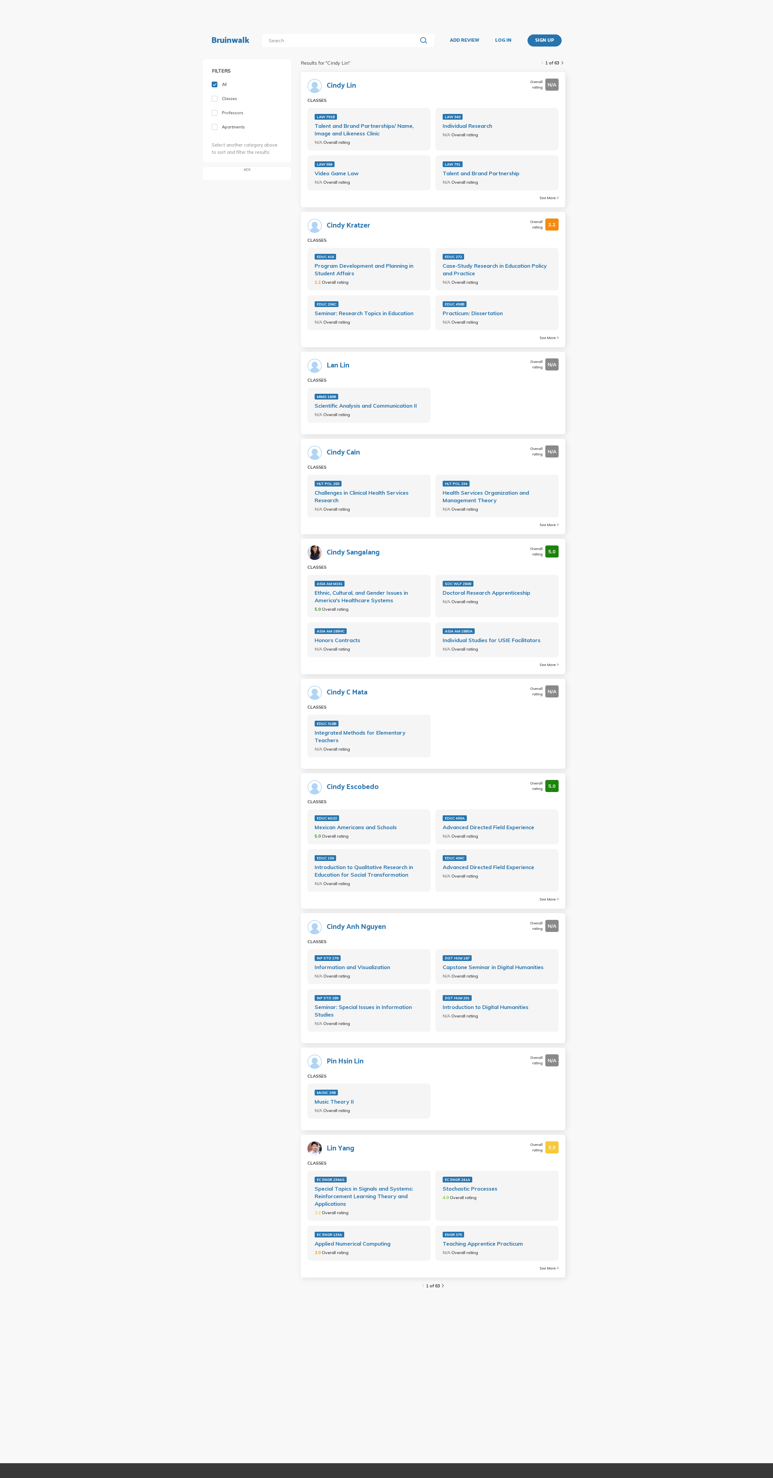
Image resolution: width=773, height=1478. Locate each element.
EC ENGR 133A (329, 1234)
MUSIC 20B (326, 1092)
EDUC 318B (326, 723)
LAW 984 (324, 164)
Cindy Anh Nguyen (356, 927)
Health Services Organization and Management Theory (486, 496)
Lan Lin (338, 365)
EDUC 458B (454, 304)
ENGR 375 (453, 1234)
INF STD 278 (327, 958)
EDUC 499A (455, 818)
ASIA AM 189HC (331, 631)
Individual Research (467, 125)
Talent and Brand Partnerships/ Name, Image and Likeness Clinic (364, 129)
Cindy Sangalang (353, 552)
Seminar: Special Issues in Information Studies (363, 1011)
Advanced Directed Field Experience (488, 827)
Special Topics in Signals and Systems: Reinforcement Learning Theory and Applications (364, 1196)
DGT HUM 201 (457, 998)
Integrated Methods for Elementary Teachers (360, 736)
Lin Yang (340, 1148)
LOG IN (503, 40)
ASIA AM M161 (329, 583)
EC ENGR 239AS (331, 1179)
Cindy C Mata (347, 692)
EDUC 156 (325, 858)
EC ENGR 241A (457, 1179)
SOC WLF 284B (458, 583)
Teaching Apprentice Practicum (483, 1243)
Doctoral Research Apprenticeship (486, 592)
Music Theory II (334, 1101)
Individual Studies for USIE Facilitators (491, 640)
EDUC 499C (454, 858)
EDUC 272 (453, 256)
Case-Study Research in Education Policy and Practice (495, 269)
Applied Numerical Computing (352, 1243)
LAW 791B (326, 117)
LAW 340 (452, 117)
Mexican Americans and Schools (356, 827)
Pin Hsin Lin (345, 1061)
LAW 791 (452, 164)
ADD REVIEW (464, 40)
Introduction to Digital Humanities (485, 1007)
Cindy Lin (341, 85)
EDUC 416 (325, 256)
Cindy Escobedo (353, 787)
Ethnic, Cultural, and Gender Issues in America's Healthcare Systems (361, 596)
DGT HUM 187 (457, 958)
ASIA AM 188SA (459, 631)
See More (548, 198)
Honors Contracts (337, 640)
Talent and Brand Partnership (481, 173)
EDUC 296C (326, 304)
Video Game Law (337, 173)
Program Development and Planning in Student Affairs (364, 269)
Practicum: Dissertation (473, 313)
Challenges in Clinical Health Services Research (362, 496)
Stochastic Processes (470, 1188)
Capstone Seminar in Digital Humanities (493, 967)
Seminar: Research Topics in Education (364, 313)
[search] (341, 40)
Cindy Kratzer (348, 225)
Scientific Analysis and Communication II (366, 405)
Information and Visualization (352, 967)
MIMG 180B (326, 396)
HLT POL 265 (328, 483)
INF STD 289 (327, 998)
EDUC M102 (327, 818)
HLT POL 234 (456, 483)
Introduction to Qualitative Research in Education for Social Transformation (364, 871)
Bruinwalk (230, 40)
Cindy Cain (343, 452)
